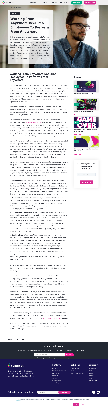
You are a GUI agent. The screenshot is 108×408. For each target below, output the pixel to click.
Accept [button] (76, 404)
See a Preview (77, 2)
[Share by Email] (23, 339)
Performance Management (59, 370)
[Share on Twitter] (17, 339)
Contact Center (75, 368)
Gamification (55, 368)
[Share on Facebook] (14, 339)
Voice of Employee (57, 383)
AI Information (92, 368)
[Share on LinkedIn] (20, 339)
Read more (77, 97)
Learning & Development (77, 373)
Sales (72, 370)
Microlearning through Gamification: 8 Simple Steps (86, 150)
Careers (91, 373)
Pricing (54, 2)
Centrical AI (55, 375)
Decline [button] (82, 404)
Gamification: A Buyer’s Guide (83, 111)
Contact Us (91, 375)
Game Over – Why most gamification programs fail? (85, 130)
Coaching (54, 378)
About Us (91, 370)
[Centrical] (8, 2)
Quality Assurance (57, 380)
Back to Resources (16, 8)
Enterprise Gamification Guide (83, 94)
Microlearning (55, 373)
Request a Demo (90, 2)
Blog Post (15, 13)
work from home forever (52, 318)
